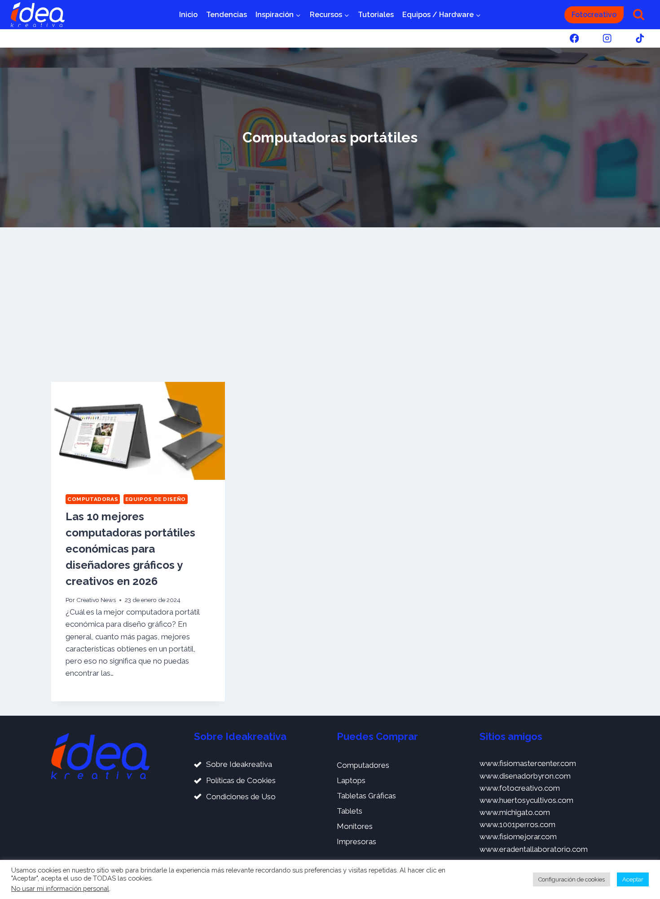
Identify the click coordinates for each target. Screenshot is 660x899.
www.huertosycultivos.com (526, 800)
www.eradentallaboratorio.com (534, 849)
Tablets (349, 810)
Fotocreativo (594, 14)
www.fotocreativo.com (520, 788)
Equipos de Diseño (155, 499)
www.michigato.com (515, 812)
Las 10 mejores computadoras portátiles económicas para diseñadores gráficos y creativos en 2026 (130, 549)
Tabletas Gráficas (366, 795)
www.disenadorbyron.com (525, 775)
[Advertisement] (330, 305)
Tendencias (226, 14)
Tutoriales (376, 14)
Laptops (351, 780)
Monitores (355, 826)
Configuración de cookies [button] (571, 879)
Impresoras (356, 841)
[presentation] (138, 431)
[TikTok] (640, 38)
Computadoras (92, 499)
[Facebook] (574, 38)
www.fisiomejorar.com (518, 836)
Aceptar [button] (632, 879)
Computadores (363, 765)
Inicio (188, 14)
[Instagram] (607, 38)
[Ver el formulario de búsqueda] (638, 15)
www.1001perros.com (517, 824)
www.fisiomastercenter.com (528, 763)
